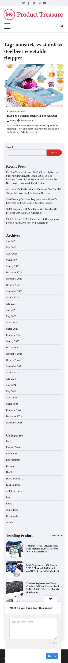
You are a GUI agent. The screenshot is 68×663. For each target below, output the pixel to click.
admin (13, 120)
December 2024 (14, 347)
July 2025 (11, 303)
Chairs (9, 441)
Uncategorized (13, 516)
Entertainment (13, 460)
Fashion (10, 466)
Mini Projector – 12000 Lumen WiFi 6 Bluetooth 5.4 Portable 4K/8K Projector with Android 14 (42, 568)
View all (55, 535)
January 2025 (12, 341)
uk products (12, 510)
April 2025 (11, 322)
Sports (9, 503)
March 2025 (12, 329)
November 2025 (14, 278)
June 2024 (11, 385)
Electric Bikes (13, 447)
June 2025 (11, 310)
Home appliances (15, 478)
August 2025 (12, 297)
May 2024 (11, 391)
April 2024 (11, 397)
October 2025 (13, 285)
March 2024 (12, 404)
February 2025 (13, 335)
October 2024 (13, 360)
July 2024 (11, 379)
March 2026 (12, 260)
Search (10, 147)
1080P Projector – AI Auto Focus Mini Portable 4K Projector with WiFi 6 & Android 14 (42, 549)
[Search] (62, 26)
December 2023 (14, 416)
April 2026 (11, 253)
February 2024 (13, 410)
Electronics (11, 453)
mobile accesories (14, 491)
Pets (8, 497)
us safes (10, 522)
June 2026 (11, 241)
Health (9, 472)
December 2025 (14, 272)
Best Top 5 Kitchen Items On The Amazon (32, 115)
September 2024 (14, 366)
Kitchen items (16, 111)
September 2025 (14, 291)
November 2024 (14, 354)
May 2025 (11, 316)
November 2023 (14, 422)
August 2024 (12, 372)
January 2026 (12, 266)
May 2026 (11, 247)
